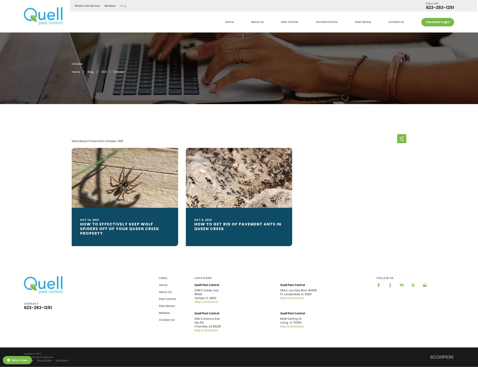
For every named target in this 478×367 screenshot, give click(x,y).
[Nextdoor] (402, 285)
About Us (165, 292)
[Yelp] (413, 285)
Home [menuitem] (229, 22)
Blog (123, 6)
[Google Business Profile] (425, 285)
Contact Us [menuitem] (396, 22)
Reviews (110, 6)
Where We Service (87, 6)
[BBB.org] (390, 285)
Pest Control (167, 299)
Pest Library (167, 306)
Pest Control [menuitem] (289, 22)
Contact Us (167, 320)
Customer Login (437, 22)
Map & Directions (206, 302)
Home (163, 285)
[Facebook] (379, 285)
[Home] (43, 16)
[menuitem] (44, 360)
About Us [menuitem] (257, 22)
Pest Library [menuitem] (363, 22)
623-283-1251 (440, 7)
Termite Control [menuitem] (327, 22)
